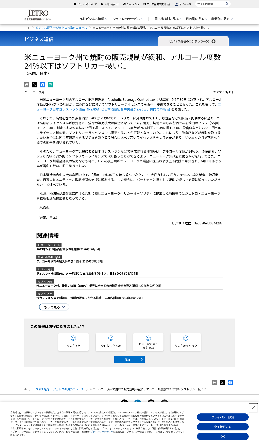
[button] (54, 307)
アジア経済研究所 (156, 4)
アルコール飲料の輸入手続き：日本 (59, 261)
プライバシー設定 (222, 417)
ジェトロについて (87, 4)
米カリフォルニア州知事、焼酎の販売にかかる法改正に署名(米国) (78, 298)
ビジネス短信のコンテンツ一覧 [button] (189, 41)
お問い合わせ (111, 4)
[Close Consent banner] (253, 407)
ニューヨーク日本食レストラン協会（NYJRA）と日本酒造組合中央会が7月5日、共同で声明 (128, 107)
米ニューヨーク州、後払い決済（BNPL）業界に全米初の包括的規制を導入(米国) (88, 286)
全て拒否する (222, 426)
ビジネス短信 (38, 38)
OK (223, 436)
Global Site (133, 4)
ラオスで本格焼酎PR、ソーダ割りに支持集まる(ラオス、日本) (76, 273)
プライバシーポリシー (101, 431)
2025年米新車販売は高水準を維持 (58, 249)
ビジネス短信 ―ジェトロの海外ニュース (61, 27)
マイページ (185, 4)
